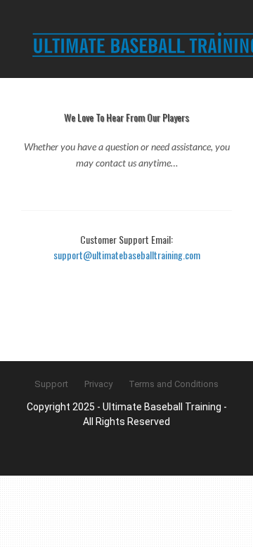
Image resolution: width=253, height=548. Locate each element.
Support (51, 384)
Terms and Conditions (174, 384)
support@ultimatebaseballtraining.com (126, 254)
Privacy (98, 384)
